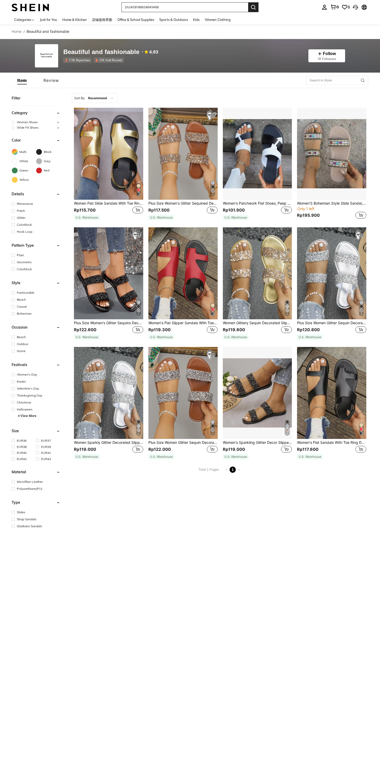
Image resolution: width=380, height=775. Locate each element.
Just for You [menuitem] (48, 20)
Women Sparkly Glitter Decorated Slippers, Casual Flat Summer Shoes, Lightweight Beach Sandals (108, 442)
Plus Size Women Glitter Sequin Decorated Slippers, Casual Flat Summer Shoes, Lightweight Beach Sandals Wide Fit (331, 323)
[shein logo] (30, 7)
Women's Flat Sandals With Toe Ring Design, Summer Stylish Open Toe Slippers (331, 442)
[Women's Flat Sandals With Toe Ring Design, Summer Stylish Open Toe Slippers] (331, 393)
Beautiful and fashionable (101, 52)
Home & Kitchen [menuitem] (74, 20)
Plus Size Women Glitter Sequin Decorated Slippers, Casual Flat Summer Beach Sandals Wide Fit (183, 442)
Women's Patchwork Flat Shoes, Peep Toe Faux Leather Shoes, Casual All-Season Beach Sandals (257, 203)
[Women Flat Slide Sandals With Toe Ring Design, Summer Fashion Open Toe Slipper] (108, 154)
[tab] (22, 80)
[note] (87, 217)
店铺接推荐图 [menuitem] (102, 20)
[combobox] (94, 98)
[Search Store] (362, 80)
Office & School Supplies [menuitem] (135, 20)
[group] (36, 122)
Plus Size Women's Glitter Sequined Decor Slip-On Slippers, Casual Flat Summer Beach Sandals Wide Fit (183, 203)
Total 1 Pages (209, 469)
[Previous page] (226, 470)
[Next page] (239, 470)
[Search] (253, 7)
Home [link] (16, 31)
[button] (355, 7)
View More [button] (28, 416)
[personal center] (324, 7)
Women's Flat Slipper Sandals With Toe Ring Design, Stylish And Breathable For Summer (183, 323)
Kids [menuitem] (196, 20)
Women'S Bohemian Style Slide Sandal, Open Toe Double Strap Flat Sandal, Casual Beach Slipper (331, 203)
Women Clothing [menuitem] (218, 20)
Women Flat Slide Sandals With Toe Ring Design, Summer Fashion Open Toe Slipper (108, 203)
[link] (334, 7)
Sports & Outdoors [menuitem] (173, 20)
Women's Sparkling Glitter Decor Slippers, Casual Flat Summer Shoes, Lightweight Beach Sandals (257, 442)
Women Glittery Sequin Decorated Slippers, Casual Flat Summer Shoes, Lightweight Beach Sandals (257, 323)
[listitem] (78, 60)
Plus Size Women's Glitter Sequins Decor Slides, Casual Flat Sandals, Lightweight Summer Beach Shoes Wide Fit (108, 323)
